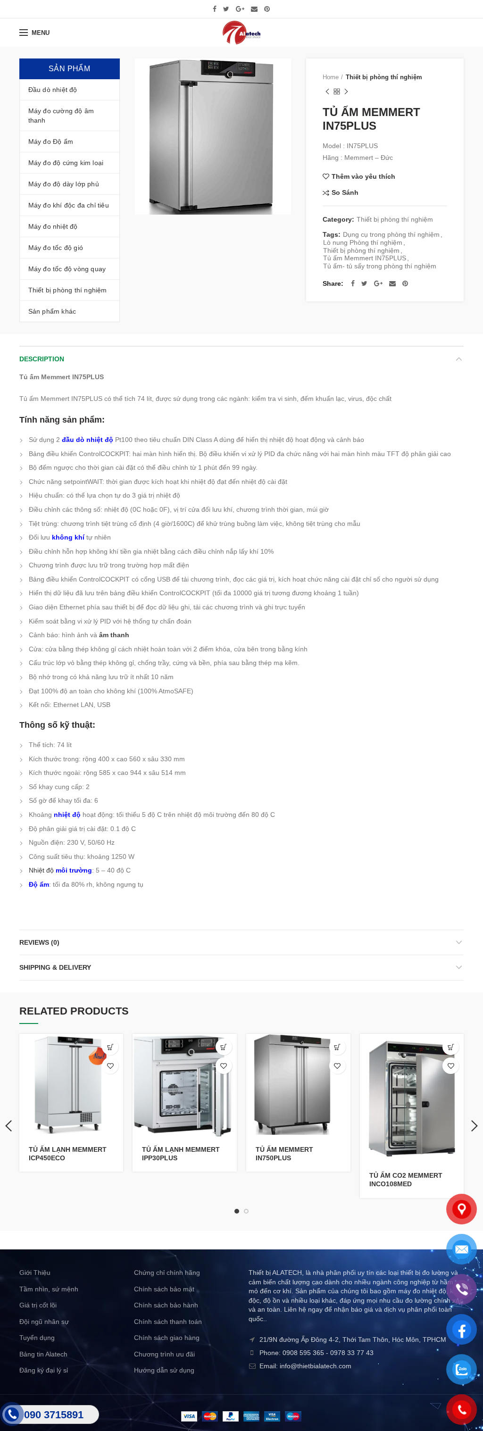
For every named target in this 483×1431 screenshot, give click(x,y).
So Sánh (345, 192)
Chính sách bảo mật (164, 1289)
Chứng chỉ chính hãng (167, 1272)
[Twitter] (226, 9)
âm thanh (114, 635)
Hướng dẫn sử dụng (164, 1370)
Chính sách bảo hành (166, 1305)
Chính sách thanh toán (168, 1321)
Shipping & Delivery (55, 967)
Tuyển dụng (37, 1337)
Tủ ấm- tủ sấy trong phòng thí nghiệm (379, 266)
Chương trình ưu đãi (164, 1354)
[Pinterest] (267, 9)
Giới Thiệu (34, 1272)
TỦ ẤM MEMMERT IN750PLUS (284, 1154)
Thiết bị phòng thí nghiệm (384, 77)
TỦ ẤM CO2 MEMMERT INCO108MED (405, 1180)
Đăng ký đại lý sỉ (43, 1370)
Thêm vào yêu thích (363, 176)
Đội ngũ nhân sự (44, 1321)
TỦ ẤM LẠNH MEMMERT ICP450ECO (68, 1154)
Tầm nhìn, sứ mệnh (48, 1289)
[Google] (240, 9)
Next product (346, 91)
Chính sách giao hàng (167, 1337)
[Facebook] (214, 9)
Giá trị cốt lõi (38, 1305)
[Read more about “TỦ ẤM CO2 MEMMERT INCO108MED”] (450, 1047)
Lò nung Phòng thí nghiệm (362, 242)
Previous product (327, 91)
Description (41, 359)
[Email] (254, 9)
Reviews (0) (39, 942)
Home (331, 77)
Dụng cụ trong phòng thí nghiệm (391, 234)
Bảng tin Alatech (43, 1354)
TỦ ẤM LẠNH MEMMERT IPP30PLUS (181, 1154)
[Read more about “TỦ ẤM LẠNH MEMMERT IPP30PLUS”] (224, 1047)
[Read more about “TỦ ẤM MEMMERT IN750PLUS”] (337, 1047)
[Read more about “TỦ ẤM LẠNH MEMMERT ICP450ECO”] (110, 1047)
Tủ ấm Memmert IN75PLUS (364, 258)
